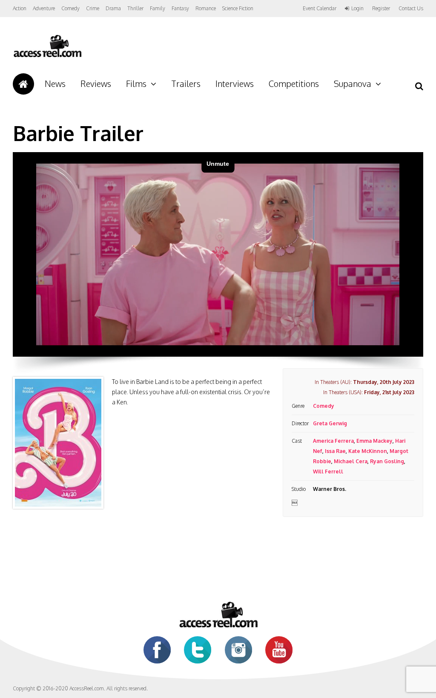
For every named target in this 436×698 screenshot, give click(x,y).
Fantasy (180, 8)
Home (23, 84)
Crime (92, 8)
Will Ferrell (328, 471)
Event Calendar (319, 8)
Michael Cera (350, 461)
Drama (113, 8)
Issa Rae (335, 451)
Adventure (44, 8)
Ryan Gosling (387, 461)
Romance (205, 8)
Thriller (135, 8)
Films (136, 83)
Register (381, 8)
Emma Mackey (374, 441)
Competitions (294, 83)
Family (157, 8)
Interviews (234, 83)
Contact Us (411, 8)
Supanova (352, 83)
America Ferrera (333, 441)
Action (19, 8)
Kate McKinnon (367, 451)
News (55, 83)
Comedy (70, 8)
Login (357, 8)
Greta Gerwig (330, 423)
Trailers (186, 83)
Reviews (95, 83)
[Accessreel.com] (47, 56)
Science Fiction (237, 8)
